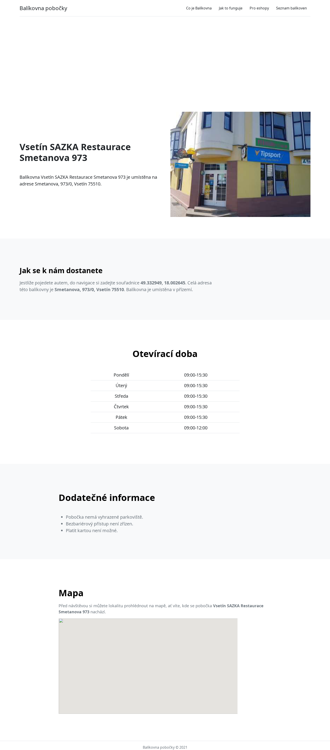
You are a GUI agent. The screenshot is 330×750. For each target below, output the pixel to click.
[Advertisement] (165, 53)
